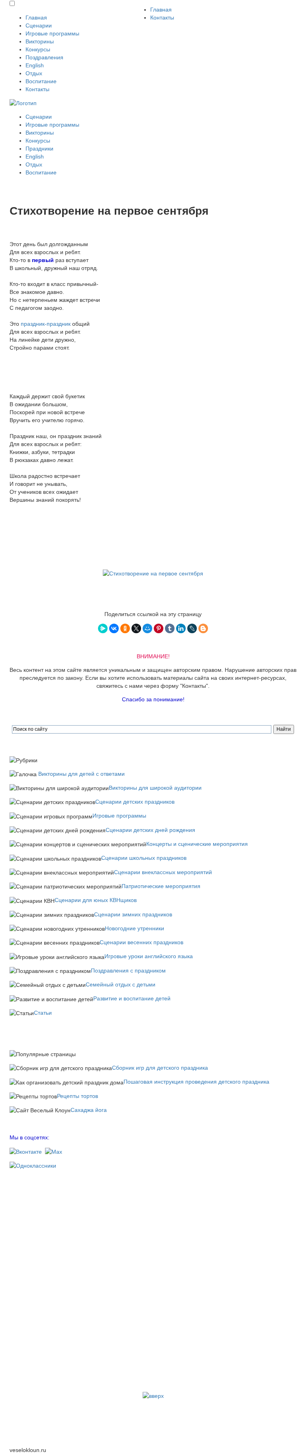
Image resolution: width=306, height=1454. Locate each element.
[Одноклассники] (125, 628)
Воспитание (41, 81)
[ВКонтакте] (114, 628)
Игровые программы (52, 33)
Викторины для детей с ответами (81, 774)
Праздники (39, 148)
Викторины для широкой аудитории (155, 788)
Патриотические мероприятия (161, 886)
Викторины (40, 41)
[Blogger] (203, 628)
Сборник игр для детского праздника (160, 1068)
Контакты (37, 89)
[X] (136, 628)
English (35, 65)
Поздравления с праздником (128, 970)
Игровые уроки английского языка (148, 956)
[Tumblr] (170, 628)
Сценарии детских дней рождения (150, 830)
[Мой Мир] (147, 628)
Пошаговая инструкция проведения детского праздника (196, 1081)
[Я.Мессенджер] (103, 628)
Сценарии (39, 25)
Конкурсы (38, 49)
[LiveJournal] (192, 628)
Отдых (34, 73)
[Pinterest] (158, 628)
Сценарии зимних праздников (133, 914)
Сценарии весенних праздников (141, 942)
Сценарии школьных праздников (143, 858)
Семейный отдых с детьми (120, 984)
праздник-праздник (46, 324)
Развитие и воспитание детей (132, 998)
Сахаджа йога (89, 1110)
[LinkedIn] (181, 628)
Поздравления (44, 57)
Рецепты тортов (77, 1096)
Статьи (43, 1013)
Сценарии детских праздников (135, 801)
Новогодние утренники (134, 928)
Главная (36, 17)
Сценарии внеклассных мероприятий (163, 872)
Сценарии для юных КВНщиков (96, 900)
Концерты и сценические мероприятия (197, 844)
